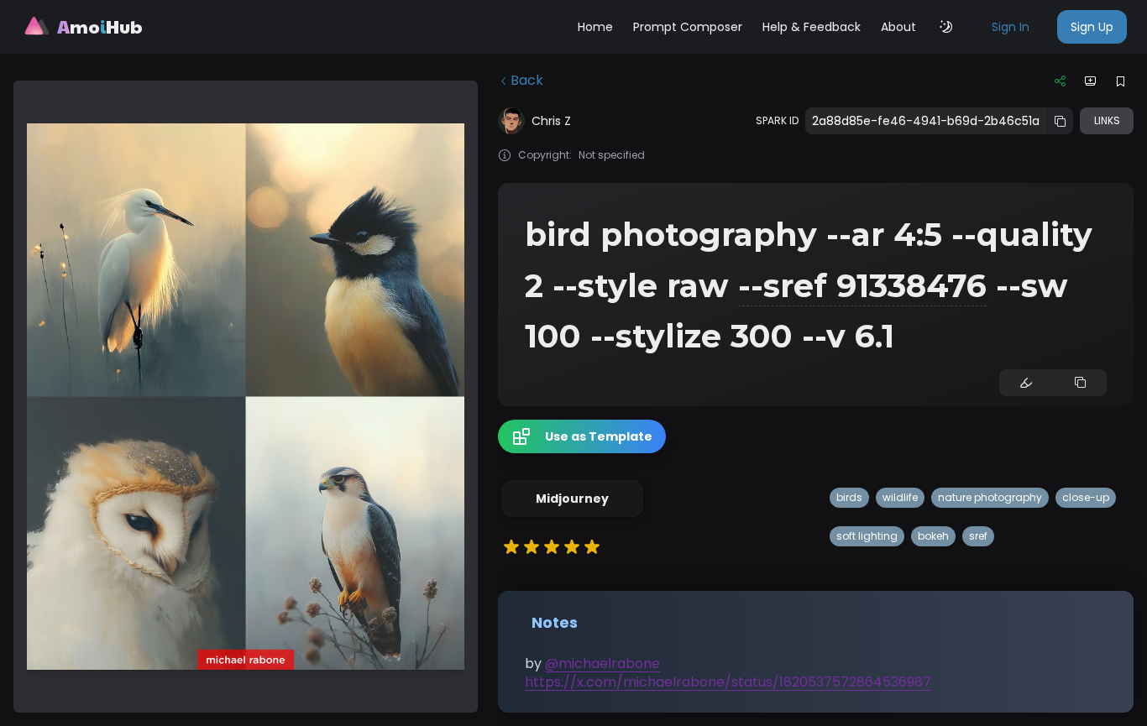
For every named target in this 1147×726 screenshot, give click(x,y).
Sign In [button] (1010, 26)
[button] (572, 498)
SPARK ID (777, 121)
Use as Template (598, 436)
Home (595, 26)
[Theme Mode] (946, 27)
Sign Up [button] (1092, 26)
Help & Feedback (811, 26)
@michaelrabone (602, 663)
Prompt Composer (687, 26)
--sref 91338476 (862, 286)
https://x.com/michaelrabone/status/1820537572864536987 (728, 682)
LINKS (1107, 120)
